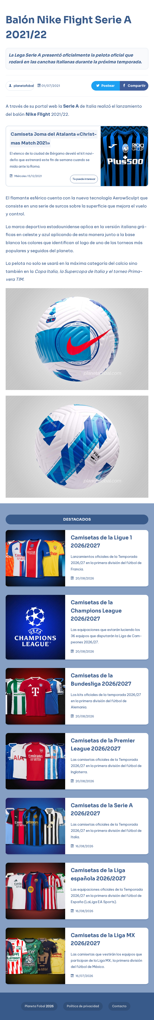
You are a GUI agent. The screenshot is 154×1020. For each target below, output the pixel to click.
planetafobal (22, 86)
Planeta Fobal (39, 1006)
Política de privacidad (83, 1006)
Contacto (119, 1006)
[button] (120, 6)
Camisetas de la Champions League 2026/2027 (96, 610)
